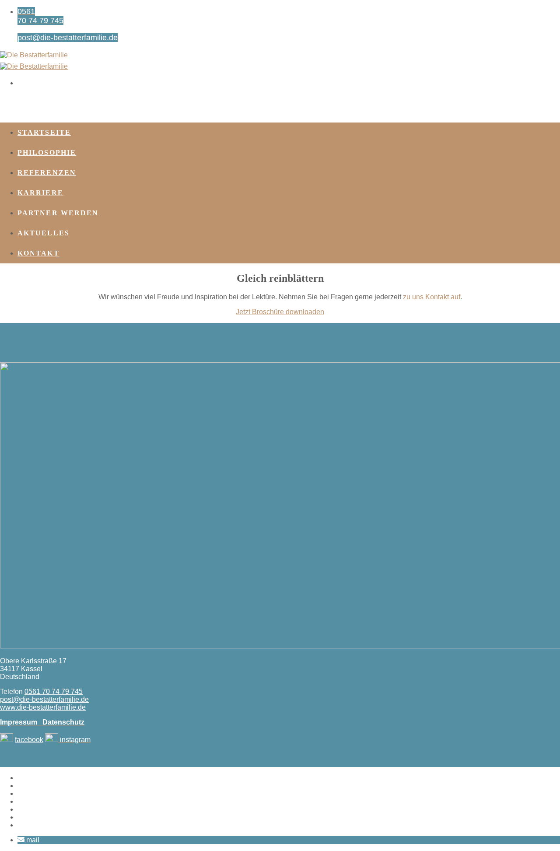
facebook (29, 739)
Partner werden (58, 213)
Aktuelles (44, 233)
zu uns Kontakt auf (431, 297)
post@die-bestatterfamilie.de (44, 699)
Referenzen (47, 172)
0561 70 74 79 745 (53, 691)
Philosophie (47, 152)
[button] (28, 840)
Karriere (40, 192)
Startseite (44, 132)
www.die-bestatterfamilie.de (43, 707)
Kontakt (39, 253)
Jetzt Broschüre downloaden (280, 311)
